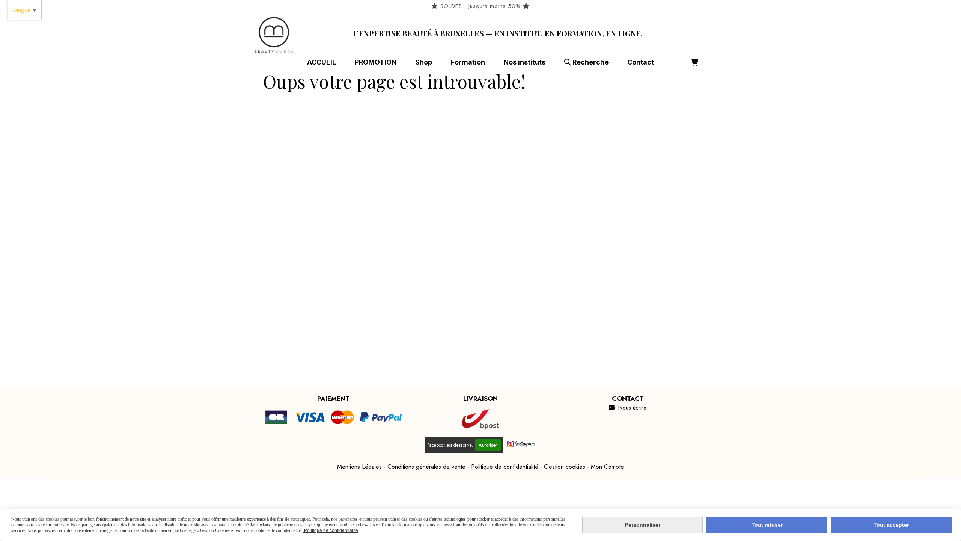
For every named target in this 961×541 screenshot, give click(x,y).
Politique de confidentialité (504, 466)
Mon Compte (607, 466)
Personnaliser (642, 525)
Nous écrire (627, 407)
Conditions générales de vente (426, 466)
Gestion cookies (564, 466)
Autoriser (488, 445)
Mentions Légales (359, 466)
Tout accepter (891, 525)
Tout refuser (767, 525)
